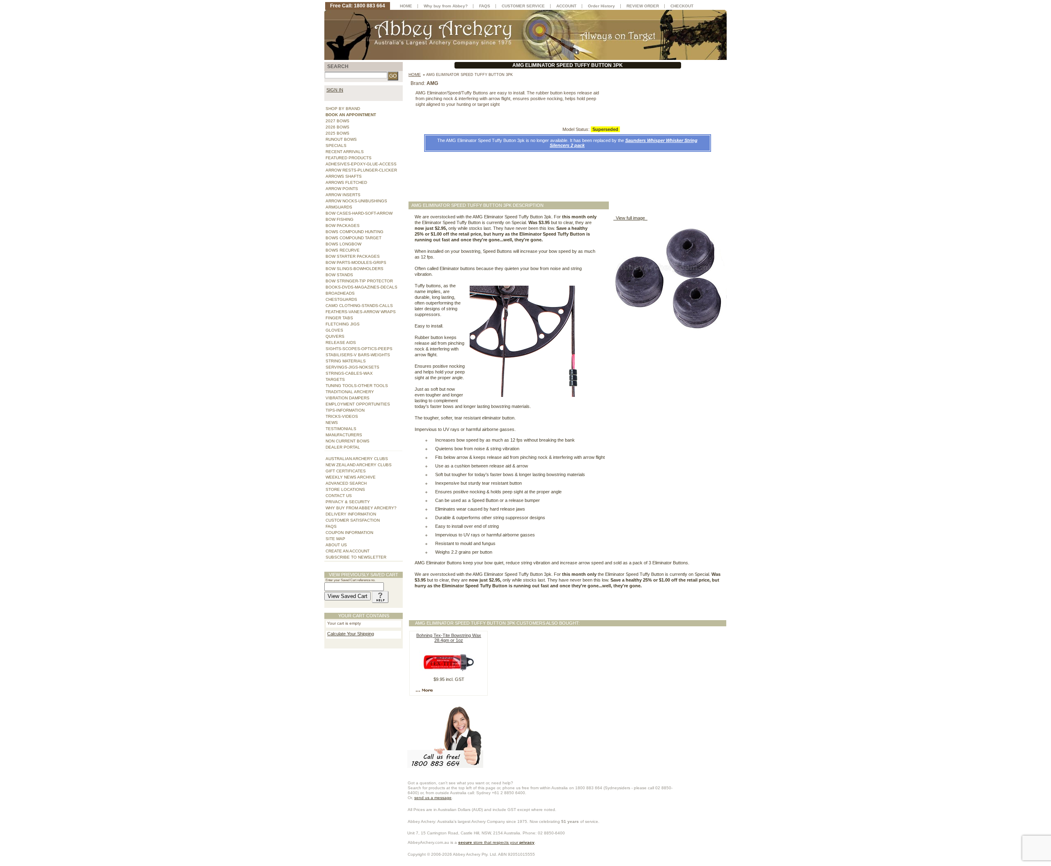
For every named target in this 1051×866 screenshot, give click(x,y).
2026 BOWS (337, 127)
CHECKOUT (681, 6)
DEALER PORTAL (343, 447)
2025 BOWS (337, 133)
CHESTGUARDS (341, 299)
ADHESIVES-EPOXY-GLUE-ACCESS (361, 164)
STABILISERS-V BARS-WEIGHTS (358, 355)
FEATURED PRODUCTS (349, 158)
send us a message (433, 797)
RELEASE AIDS (341, 342)
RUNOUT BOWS (341, 139)
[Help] (380, 596)
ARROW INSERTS (343, 194)
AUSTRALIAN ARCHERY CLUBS (357, 458)
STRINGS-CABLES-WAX (349, 373)
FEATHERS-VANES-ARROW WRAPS (361, 311)
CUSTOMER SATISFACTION (353, 520)
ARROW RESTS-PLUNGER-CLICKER (361, 170)
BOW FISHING (339, 219)
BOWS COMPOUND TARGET (353, 238)
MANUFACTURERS (344, 435)
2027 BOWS (337, 121)
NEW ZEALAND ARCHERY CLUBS (359, 465)
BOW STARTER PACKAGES (353, 256)
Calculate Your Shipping (350, 633)
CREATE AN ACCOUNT (347, 551)
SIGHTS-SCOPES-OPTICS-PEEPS (359, 348)
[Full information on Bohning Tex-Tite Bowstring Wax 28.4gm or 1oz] (425, 689)
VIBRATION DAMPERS (347, 398)
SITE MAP (335, 538)
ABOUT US (336, 545)
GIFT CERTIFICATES (346, 471)
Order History (601, 6)
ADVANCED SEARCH (346, 483)
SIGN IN (334, 89)
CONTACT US (339, 495)
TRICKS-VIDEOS (342, 416)
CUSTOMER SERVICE (523, 6)
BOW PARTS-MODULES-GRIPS (356, 262)
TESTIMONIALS (341, 428)
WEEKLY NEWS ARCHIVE (351, 477)
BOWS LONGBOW (343, 244)
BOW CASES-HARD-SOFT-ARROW (359, 213)
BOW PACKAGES (343, 225)
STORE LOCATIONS (345, 489)
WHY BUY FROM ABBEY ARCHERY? (361, 508)
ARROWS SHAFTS (344, 176)
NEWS (332, 422)
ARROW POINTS (342, 188)
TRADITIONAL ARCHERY (350, 391)
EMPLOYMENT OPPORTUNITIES (358, 404)
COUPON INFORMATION (349, 532)
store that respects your (496, 842)
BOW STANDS (339, 275)
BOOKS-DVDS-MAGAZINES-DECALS (361, 287)
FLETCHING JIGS (343, 324)
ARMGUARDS (339, 207)
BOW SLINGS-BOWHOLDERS (354, 268)
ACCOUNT (566, 6)
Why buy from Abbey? (446, 6)
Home (414, 74)
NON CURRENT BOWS (347, 441)
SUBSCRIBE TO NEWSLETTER (356, 557)
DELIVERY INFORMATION (351, 514)
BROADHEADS (340, 293)
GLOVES (334, 330)
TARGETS (335, 379)
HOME (406, 6)
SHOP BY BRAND (343, 108)
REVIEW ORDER (642, 6)
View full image (630, 217)
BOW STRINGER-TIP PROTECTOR (359, 281)
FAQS (331, 526)
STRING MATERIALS (346, 361)
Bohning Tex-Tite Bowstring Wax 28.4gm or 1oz (448, 638)
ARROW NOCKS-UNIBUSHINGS (356, 201)
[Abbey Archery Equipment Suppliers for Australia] (525, 34)
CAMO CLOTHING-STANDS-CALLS (359, 305)
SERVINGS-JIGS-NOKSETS (352, 367)
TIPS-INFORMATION (345, 410)
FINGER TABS (339, 318)
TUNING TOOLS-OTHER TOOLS (357, 385)
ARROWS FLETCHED (346, 182)
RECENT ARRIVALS (345, 151)
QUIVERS (335, 336)
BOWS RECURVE (343, 250)
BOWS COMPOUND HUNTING (354, 231)
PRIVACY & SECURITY (348, 501)
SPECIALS (336, 145)
